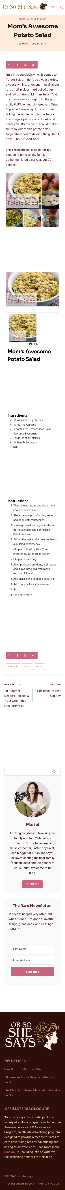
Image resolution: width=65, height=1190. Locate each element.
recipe (27, 666)
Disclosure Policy (21, 1183)
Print (35, 344)
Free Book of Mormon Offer (23, 1069)
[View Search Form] (61, 7)
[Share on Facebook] (18, 64)
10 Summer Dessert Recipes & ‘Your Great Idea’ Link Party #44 (16, 695)
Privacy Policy (48, 1183)
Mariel (25, 44)
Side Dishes (38, 19)
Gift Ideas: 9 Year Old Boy (49, 690)
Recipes (24, 19)
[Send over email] (34, 64)
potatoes (13, 666)
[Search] (54, 772)
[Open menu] (53, 7)
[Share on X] (26, 64)
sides (39, 666)
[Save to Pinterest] (10, 64)
